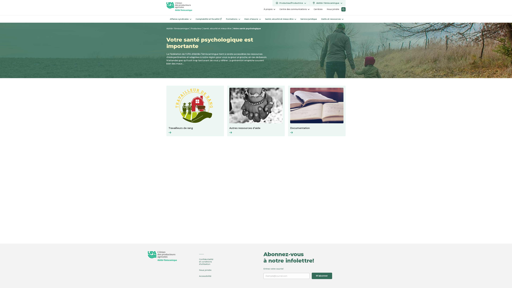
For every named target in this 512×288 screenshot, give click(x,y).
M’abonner (322, 276)
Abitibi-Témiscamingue (177, 28)
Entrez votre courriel (295, 272)
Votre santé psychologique (247, 28)
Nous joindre (205, 270)
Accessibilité (205, 276)
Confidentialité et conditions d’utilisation (206, 261)
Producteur (196, 28)
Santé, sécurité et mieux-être (217, 28)
